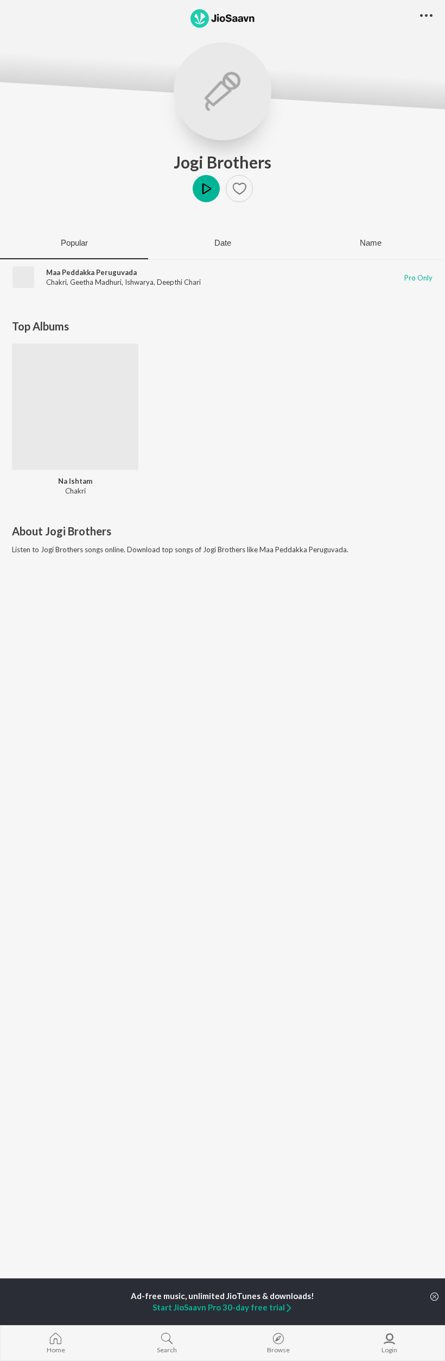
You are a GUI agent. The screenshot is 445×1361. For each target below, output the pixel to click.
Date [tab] (222, 242)
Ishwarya (139, 282)
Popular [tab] (74, 242)
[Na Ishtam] (75, 407)
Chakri (56, 282)
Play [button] (206, 188)
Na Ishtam (75, 481)
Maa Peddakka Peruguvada (91, 272)
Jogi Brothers (222, 162)
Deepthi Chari (179, 282)
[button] (239, 188)
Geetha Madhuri (96, 282)
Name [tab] (371, 242)
